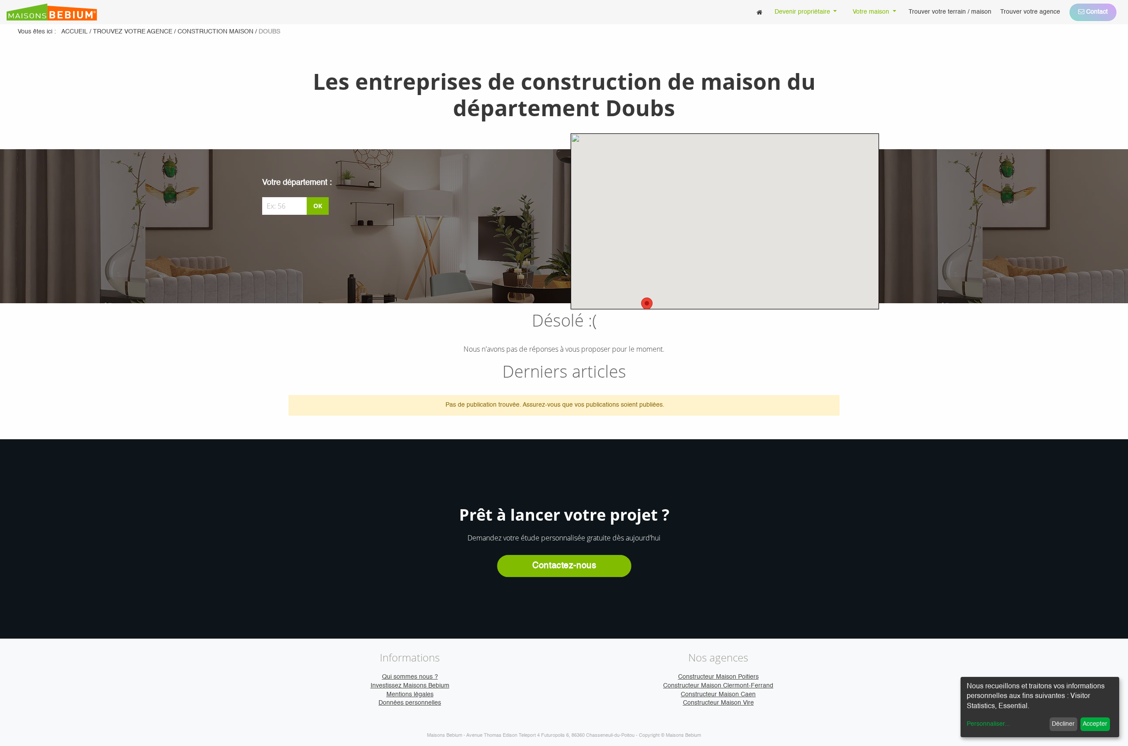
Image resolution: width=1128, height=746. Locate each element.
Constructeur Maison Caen (718, 694)
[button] (647, 306)
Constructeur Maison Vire (718, 703)
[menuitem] (759, 12)
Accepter (1095, 724)
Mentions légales (410, 694)
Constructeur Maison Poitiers (718, 677)
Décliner (1063, 724)
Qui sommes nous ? (410, 677)
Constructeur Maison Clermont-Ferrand (718, 686)
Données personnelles (409, 703)
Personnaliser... (988, 724)
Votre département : (297, 183)
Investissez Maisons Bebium (410, 686)
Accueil (74, 32)
